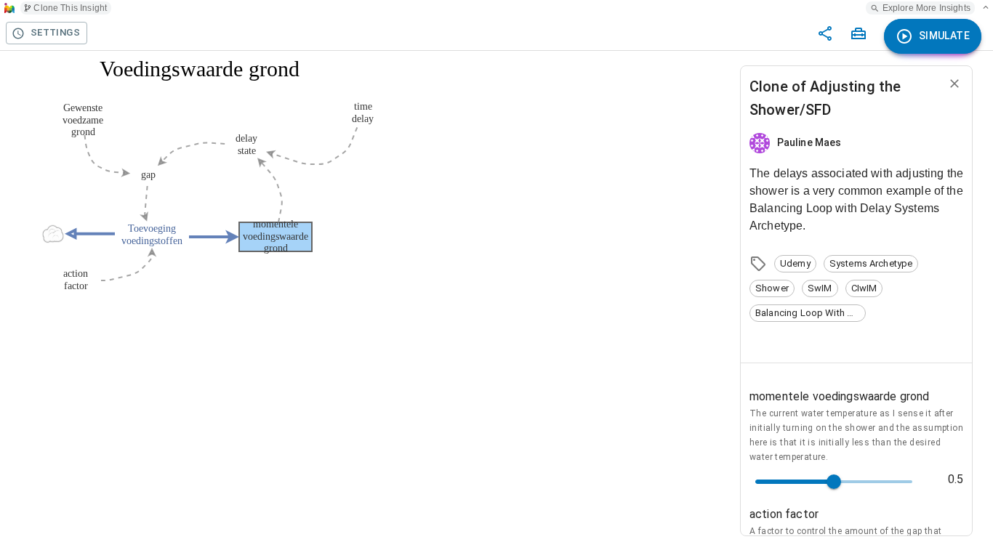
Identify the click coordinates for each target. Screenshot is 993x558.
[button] (795, 263)
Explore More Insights (926, 8)
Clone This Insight (70, 8)
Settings (55, 32)
